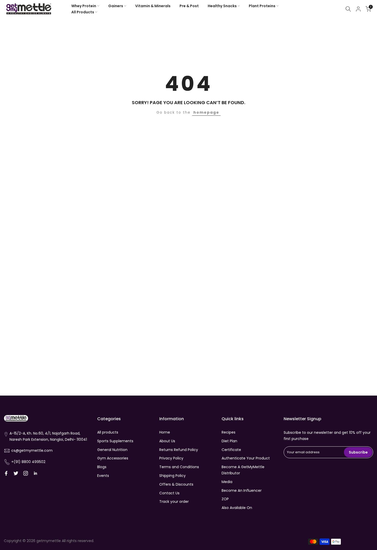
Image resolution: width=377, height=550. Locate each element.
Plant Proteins (262, 5)
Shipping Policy (172, 475)
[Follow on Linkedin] (35, 473)
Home (164, 432)
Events (103, 475)
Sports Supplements (115, 441)
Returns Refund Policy (178, 449)
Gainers (115, 5)
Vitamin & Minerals (153, 5)
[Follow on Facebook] (6, 473)
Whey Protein (83, 5)
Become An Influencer (242, 490)
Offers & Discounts (176, 484)
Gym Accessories (112, 458)
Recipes (228, 432)
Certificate (231, 449)
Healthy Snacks (222, 5)
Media (227, 481)
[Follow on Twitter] (16, 473)
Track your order (174, 501)
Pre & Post (189, 5)
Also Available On (237, 507)
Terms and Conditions (179, 466)
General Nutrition (112, 449)
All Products (82, 12)
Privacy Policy (171, 458)
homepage (206, 112)
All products (107, 432)
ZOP (225, 499)
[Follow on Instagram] (25, 473)
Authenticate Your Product (246, 458)
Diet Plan (229, 441)
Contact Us (169, 493)
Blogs (101, 466)
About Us (167, 441)
